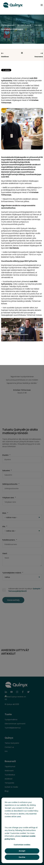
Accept (22, 851)
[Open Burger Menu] (41, 5)
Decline (22, 857)
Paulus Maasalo (8, 25)
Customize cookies (22, 845)
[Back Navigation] (22, 53)
